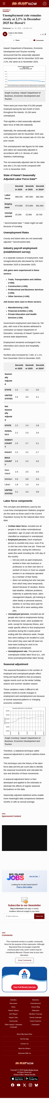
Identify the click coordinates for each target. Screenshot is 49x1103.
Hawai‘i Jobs (13, 1017)
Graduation (36, 1024)
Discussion (13, 1003)
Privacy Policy (19, 1074)
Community (13, 1021)
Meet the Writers (24, 1048)
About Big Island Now (24, 1034)
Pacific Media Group (30, 1070)
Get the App (24, 1039)
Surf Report (13, 1014)
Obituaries (35, 1010)
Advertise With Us (24, 1053)
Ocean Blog (35, 1007)
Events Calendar (36, 1017)
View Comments (24, 960)
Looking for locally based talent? (24, 886)
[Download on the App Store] (17, 1079)
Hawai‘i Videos (13, 1010)
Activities (13, 1000)
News (13, 1007)
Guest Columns (35, 1021)
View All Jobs (33, 876)
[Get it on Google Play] (31, 1079)
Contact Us (24, 1044)
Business (7, 10)
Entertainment (36, 1003)
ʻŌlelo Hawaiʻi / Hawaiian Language (13, 1026)
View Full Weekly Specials (24, 987)
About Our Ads (30, 1074)
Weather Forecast (35, 1014)
